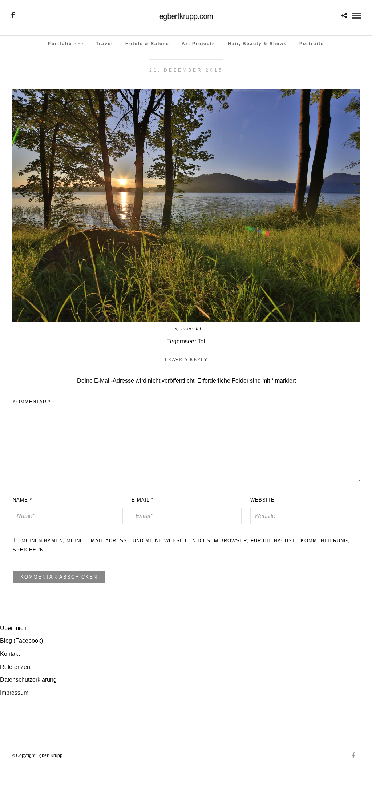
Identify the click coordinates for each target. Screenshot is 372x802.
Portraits (311, 43)
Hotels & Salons (147, 43)
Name (22, 500)
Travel (104, 43)
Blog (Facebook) (21, 641)
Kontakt (10, 654)
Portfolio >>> (66, 43)
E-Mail (143, 500)
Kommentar (31, 401)
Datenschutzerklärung (28, 680)
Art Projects (198, 43)
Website (262, 500)
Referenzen (15, 667)
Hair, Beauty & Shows (257, 43)
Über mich (13, 628)
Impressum (14, 693)
